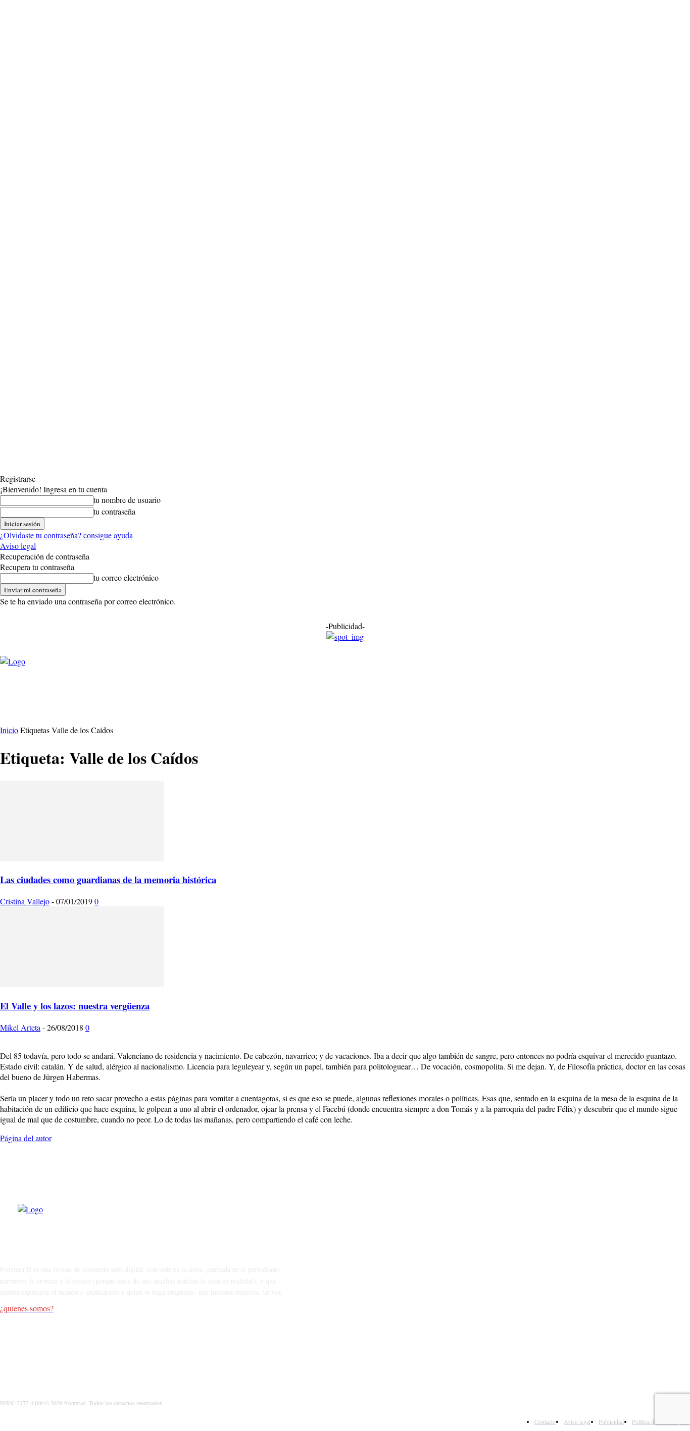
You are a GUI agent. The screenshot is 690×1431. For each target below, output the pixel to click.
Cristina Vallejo (25, 901)
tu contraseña (114, 511)
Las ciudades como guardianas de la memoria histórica (108, 879)
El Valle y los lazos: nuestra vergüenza (75, 1005)
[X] (62, 1348)
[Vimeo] (88, 1348)
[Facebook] (10, 1348)
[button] (371, 704)
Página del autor (26, 1138)
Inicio (9, 730)
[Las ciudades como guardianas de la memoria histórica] (82, 858)
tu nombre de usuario (127, 499)
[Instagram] (36, 1348)
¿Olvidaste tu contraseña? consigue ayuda (66, 535)
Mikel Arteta (20, 1027)
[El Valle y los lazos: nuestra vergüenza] (82, 984)
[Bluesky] (114, 1348)
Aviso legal (18, 545)
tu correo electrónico (126, 577)
